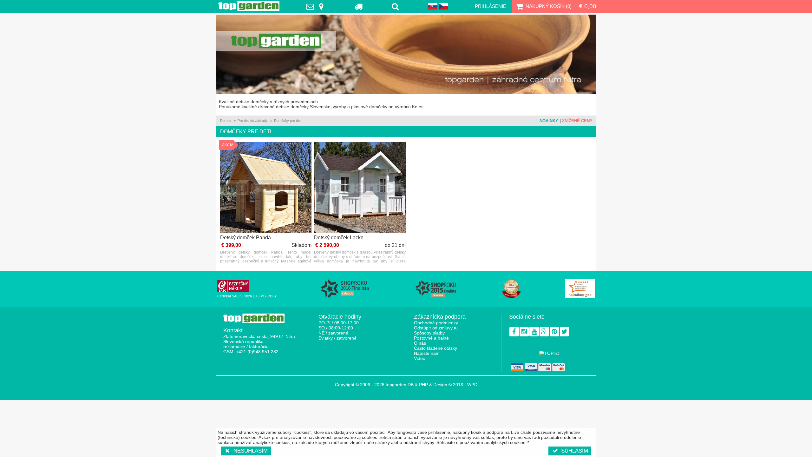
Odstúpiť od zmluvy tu (436, 327)
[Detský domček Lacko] (359, 188)
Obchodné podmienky (436, 322)
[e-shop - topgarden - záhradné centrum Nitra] (406, 54)
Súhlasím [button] (574, 451)
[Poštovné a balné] (358, 6)
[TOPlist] (549, 353)
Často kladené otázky (435, 348)
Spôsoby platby (429, 332)
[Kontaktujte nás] (316, 6)
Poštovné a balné (431, 338)
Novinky (549, 120)
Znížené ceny (577, 120)
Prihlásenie (490, 6)
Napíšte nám (427, 353)
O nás (420, 343)
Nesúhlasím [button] (250, 451)
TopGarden (248, 6)
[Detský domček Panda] (265, 188)
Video (419, 358)
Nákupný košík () (549, 6)
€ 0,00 (587, 6)
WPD (472, 384)
